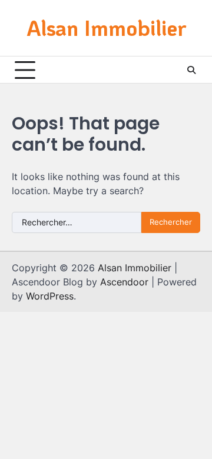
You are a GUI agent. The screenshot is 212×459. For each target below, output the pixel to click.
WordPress (50, 296)
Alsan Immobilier (106, 27)
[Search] (191, 70)
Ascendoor (124, 282)
